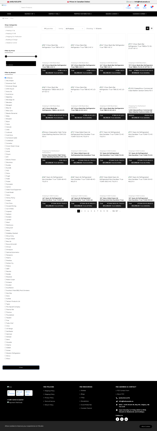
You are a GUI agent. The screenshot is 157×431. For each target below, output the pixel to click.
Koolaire (8, 217)
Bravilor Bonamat (11, 113)
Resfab (8, 274)
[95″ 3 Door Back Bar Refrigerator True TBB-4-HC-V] (54, 47)
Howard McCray (11, 206)
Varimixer (9, 334)
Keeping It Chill (47, 62)
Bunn (8, 121)
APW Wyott (10, 89)
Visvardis (9, 342)
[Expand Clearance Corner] (6, 42)
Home (9, 14)
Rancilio (8, 271)
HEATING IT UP (29, 14)
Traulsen (8, 318)
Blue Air (8, 108)
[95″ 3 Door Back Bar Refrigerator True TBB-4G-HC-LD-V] (83, 90)
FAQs (82, 397)
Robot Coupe (10, 279)
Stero (8, 296)
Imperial (8, 211)
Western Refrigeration (13, 353)
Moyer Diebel (10, 239)
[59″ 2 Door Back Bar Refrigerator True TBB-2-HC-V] (83, 47)
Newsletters (85, 401)
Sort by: (61, 28)
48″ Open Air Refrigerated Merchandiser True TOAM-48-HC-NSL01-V (82, 199)
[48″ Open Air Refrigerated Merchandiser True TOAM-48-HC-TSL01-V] (54, 180)
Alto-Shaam (10, 80)
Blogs (83, 394)
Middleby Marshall (12, 233)
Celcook (8, 127)
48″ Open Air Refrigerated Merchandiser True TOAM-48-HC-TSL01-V (53, 199)
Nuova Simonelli (11, 244)
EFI (7, 157)
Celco (8, 124)
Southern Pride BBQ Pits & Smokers (17, 290)
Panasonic (9, 255)
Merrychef (9, 228)
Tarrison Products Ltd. (13, 301)
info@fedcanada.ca (142, 2)
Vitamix (8, 345)
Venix (8, 339)
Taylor (8, 304)
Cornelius (9, 143)
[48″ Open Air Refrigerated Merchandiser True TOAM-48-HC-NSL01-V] (83, 180)
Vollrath (8, 348)
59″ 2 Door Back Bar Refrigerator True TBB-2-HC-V (83, 66)
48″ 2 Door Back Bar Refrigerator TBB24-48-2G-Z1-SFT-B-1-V (53, 109)
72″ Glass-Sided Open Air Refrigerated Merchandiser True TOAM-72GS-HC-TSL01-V (83, 154)
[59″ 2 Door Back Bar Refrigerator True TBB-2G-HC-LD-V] (112, 90)
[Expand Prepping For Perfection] (6, 36)
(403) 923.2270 (15, 2)
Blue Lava (9, 110)
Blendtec (9, 102)
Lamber (8, 219)
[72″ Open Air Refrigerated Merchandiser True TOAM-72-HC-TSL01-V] (112, 135)
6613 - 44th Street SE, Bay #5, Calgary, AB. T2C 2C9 (134, 405)
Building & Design (12, 40)
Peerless (9, 260)
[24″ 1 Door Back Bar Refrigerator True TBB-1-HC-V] (112, 47)
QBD (7, 268)
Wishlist (137, 7)
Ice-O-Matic (10, 209)
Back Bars (56, 62)
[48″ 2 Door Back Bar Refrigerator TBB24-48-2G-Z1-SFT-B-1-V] (54, 90)
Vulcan (8, 350)
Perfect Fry (9, 263)
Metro (8, 230)
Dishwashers (133, 107)
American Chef (11, 83)
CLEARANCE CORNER (139, 14)
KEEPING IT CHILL (54, 14)
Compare (128, 7)
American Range (11, 86)
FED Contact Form (123, 390)
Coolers (84, 151)
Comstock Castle (11, 138)
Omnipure (9, 249)
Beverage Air (10, 100)
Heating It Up (10, 30)
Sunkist (8, 298)
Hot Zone (9, 203)
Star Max (9, 293)
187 (117, 211)
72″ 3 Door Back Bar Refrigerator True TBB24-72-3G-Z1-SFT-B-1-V (141, 66)
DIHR (8, 151)
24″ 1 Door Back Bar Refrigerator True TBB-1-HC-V (112, 66)
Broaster (9, 119)
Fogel (8, 176)
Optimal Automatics (12, 252)
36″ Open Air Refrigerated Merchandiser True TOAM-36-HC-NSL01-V (141, 199)
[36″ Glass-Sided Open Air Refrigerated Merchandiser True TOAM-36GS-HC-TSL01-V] (112, 180)
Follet (8, 179)
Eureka (8, 165)
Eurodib (8, 168)
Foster (8, 181)
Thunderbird (10, 315)
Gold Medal (9, 192)
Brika (7, 116)
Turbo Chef (9, 323)
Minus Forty (10, 236)
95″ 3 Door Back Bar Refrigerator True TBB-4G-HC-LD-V (83, 109)
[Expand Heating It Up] (6, 30)
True (7, 320)
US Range (9, 328)
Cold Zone (9, 135)
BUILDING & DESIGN (111, 14)
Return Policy (49, 405)
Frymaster (9, 184)
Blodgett (9, 105)
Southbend (9, 288)
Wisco (8, 358)
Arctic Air (9, 91)
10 (107, 211)
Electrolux (9, 162)
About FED (120, 394)
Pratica (8, 266)
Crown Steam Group (12, 146)
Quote (144, 7)
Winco (8, 356)
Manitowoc (9, 225)
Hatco (8, 195)
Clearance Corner (11, 43)
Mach (8, 222)
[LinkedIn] (126, 419)
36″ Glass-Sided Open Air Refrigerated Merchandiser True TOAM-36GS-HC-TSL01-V (112, 199)
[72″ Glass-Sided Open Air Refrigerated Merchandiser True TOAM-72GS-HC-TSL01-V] (83, 135)
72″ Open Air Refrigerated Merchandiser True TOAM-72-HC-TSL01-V (112, 154)
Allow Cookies (146, 426)
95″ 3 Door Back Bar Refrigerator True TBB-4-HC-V (54, 66)
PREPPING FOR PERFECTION (82, 14)
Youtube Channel (86, 408)
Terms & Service (50, 401)
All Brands (9, 78)
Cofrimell (9, 132)
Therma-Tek (10, 309)
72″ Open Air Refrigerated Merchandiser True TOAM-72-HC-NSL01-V (141, 154)
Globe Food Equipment (13, 189)
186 (113, 211)
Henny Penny (10, 198)
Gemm (8, 187)
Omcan (8, 247)
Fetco (8, 173)
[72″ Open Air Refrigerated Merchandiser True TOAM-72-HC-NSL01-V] (140, 135)
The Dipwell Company (13, 307)
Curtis (8, 149)
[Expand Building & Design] (6, 39)
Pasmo (8, 258)
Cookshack (9, 140)
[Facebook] (117, 419)
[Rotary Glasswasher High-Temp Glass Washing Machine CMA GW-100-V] (54, 135)
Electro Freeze (11, 160)
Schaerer (9, 282)
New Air (8, 241)
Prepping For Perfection (137, 106)
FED (7, 170)
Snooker (9, 285)
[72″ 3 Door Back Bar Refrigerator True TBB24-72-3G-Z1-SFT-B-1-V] (140, 47)
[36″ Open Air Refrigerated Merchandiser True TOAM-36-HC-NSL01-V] (140, 180)
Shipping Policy (50, 391)
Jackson (8, 214)
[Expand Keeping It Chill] (6, 33)
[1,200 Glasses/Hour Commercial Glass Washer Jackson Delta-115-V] (140, 90)
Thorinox (9, 312)
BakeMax (9, 97)
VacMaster (9, 331)
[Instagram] (122, 419)
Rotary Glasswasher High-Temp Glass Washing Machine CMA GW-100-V (54, 156)
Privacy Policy (49, 398)
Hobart (8, 200)
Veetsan (8, 337)
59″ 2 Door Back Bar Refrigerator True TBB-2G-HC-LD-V (112, 109)
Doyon (8, 154)
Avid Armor (9, 94)
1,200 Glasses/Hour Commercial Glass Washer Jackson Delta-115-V (141, 111)
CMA (7, 130)
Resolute (9, 277)
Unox (8, 326)
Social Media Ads (86, 405)
